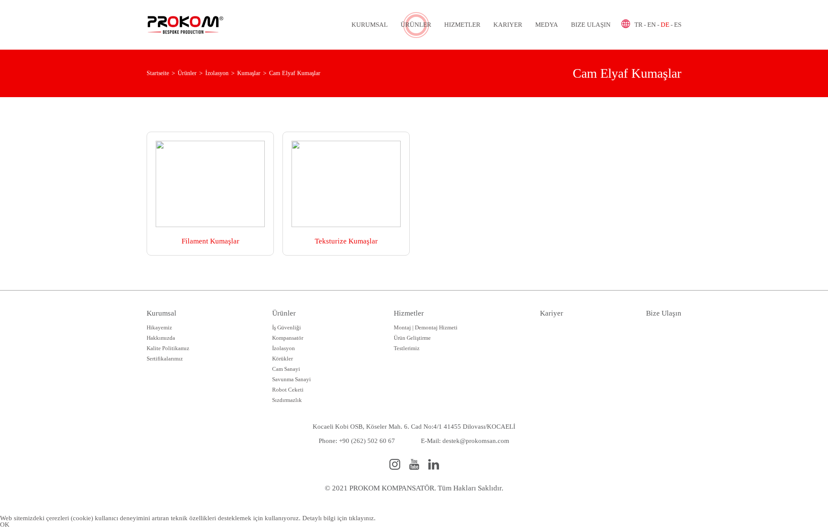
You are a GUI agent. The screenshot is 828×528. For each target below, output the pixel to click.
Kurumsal (369, 24)
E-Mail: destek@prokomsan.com (465, 440)
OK (4, 524)
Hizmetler (462, 24)
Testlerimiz (407, 348)
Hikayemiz (159, 327)
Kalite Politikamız (168, 348)
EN (651, 24)
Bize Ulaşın (591, 24)
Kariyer (507, 24)
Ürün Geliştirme (412, 338)
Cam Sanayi (286, 369)
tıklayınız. (362, 518)
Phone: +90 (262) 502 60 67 (357, 440)
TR (638, 24)
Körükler (282, 358)
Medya (546, 24)
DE (665, 24)
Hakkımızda (161, 338)
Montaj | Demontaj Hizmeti (426, 327)
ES (677, 24)
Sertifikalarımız (165, 358)
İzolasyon (283, 348)
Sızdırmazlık (287, 400)
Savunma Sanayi (291, 379)
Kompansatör (287, 338)
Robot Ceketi (288, 389)
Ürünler (416, 24)
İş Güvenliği (286, 327)
